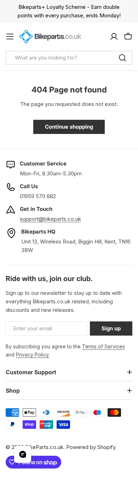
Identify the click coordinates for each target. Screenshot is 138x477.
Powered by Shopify (91, 447)
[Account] (114, 36)
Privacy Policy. (33, 355)
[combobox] (69, 58)
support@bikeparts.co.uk (50, 218)
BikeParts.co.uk (44, 447)
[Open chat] (22, 454)
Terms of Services (103, 346)
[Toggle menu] (10, 36)
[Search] (122, 58)
